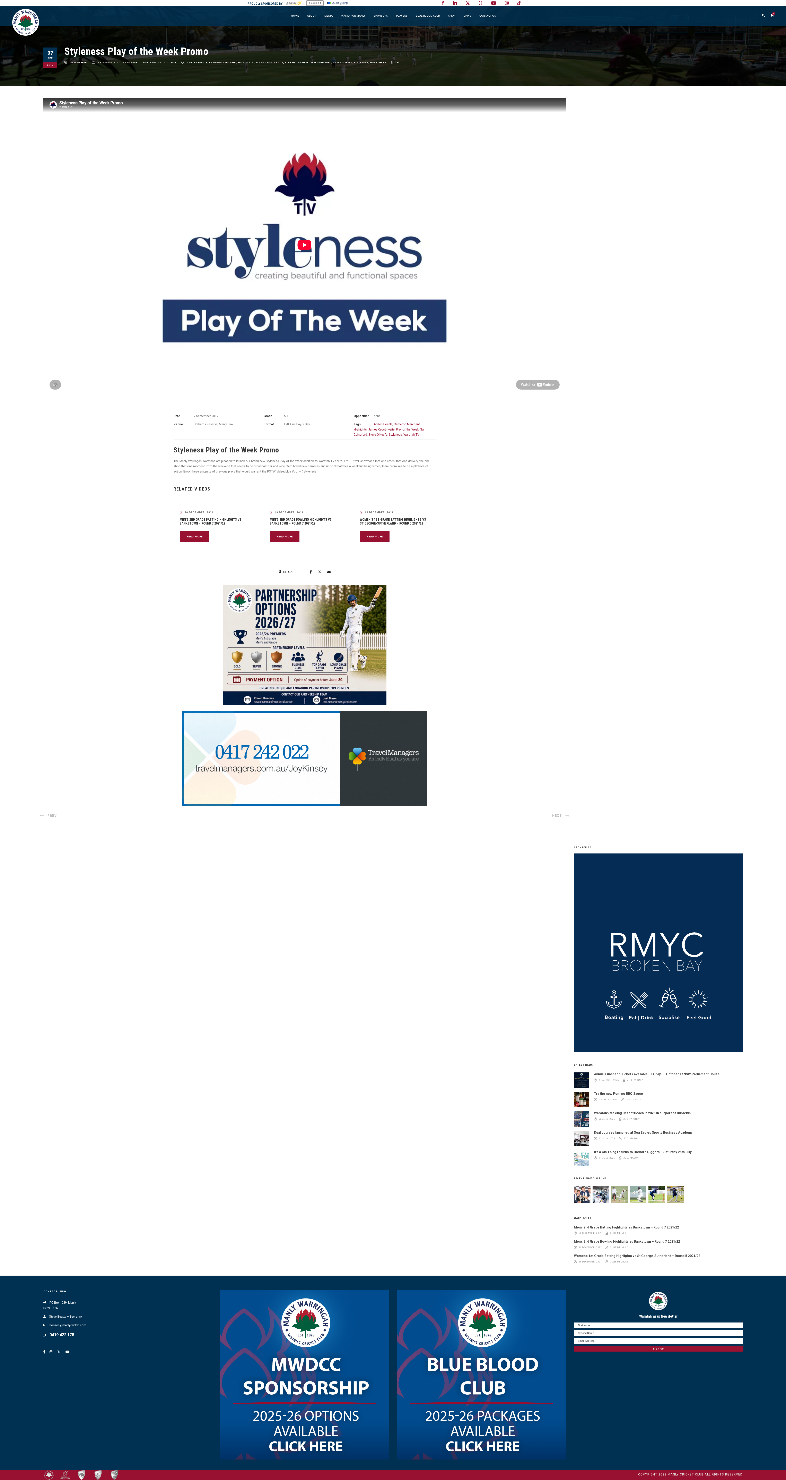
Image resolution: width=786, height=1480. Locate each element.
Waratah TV (378, 62)
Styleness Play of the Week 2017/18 (123, 62)
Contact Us (487, 15)
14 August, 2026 (609, 1080)
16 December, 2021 (379, 512)
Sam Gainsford (320, 62)
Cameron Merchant (222, 62)
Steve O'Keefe (342, 62)
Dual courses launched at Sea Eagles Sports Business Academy (643, 1132)
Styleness (360, 62)
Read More (194, 536)
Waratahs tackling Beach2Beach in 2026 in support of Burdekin (642, 1113)
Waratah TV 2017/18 (162, 62)
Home (295, 15)
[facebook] (443, 3)
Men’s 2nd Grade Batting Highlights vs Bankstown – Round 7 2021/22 (210, 521)
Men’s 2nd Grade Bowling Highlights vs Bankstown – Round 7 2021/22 (301, 521)
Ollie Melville (619, 1233)
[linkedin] (455, 3)
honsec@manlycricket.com (68, 1325)
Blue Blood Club (428, 15)
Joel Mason (633, 1099)
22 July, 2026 (607, 1119)
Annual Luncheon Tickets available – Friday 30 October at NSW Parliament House (656, 1074)
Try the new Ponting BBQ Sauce (618, 1094)
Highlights (246, 62)
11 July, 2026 (607, 1138)
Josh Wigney (635, 1080)
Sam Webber (78, 62)
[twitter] (467, 3)
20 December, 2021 (199, 512)
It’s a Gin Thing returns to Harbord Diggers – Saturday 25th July (643, 1152)
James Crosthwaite (269, 62)
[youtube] (493, 3)
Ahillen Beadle (197, 62)
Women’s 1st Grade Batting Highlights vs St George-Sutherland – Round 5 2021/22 (393, 521)
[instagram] (507, 3)
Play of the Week (297, 62)
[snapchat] (519, 3)
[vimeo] (480, 3)
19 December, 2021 (289, 512)
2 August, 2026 (608, 1099)
